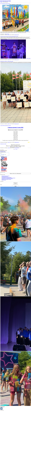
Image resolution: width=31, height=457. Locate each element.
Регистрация (2, 151)
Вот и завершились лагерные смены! (5, 3)
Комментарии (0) (16, 34)
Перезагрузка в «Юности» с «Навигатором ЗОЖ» (6, 61)
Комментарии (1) (17, 142)
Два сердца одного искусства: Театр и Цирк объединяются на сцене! (9, 36)
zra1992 (8, 34)
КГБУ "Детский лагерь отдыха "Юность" (5, 0)
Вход (4, 151)
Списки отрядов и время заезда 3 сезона (5, 125)
